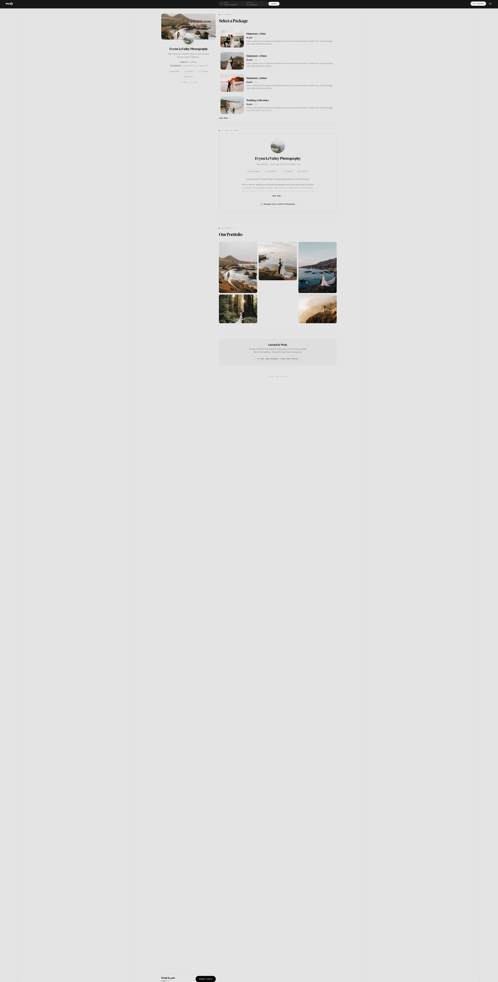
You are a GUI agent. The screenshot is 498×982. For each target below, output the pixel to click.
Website (190, 77)
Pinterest (190, 71)
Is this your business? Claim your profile (277, 359)
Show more (223, 118)
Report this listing (278, 376)
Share (185, 82)
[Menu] (490, 3)
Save (195, 82)
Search (274, 4)
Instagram (175, 71)
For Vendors (478, 4)
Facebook (205, 71)
